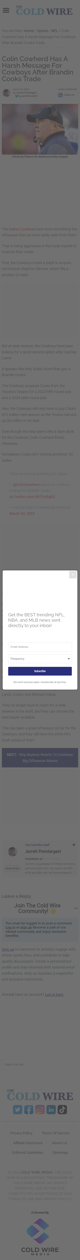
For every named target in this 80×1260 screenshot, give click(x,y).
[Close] (73, 574)
